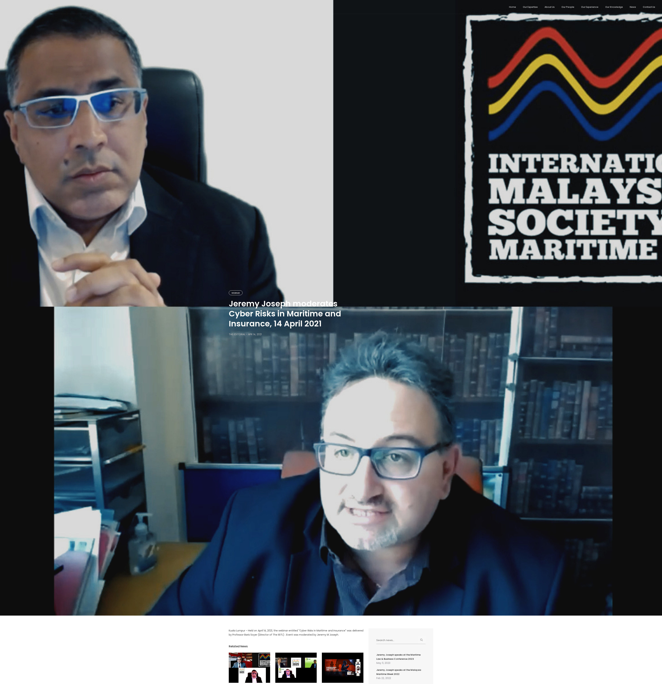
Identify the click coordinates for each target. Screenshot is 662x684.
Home (512, 7)
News (633, 7)
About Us (550, 7)
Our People (567, 7)
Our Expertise (530, 7)
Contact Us (649, 7)
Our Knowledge (614, 7)
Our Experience (589, 7)
